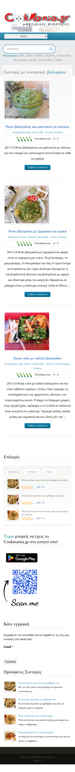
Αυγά (33, 60)
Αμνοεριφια (20, 60)
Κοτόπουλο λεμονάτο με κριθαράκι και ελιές (42, 495)
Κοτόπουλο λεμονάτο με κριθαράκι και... (38, 699)
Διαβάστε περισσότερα (37, 167)
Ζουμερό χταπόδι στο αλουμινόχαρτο (36, 732)
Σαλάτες (27, 364)
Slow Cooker (35, 55)
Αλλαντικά (63, 55)
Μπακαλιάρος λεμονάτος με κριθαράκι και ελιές (44, 480)
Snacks (50, 55)
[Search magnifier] (51, 49)
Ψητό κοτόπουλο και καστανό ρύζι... (36, 715)
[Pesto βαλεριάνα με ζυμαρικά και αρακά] (27, 204)
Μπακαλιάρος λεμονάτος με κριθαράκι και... (39, 683)
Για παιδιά (45, 60)
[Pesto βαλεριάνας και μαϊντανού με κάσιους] (27, 99)
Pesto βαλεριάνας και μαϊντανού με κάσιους (37, 127)
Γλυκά (58, 60)
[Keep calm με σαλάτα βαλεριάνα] (27, 331)
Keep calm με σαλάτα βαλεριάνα (37, 358)
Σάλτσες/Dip (37, 132)
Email (8, 646)
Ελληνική (58, 132)
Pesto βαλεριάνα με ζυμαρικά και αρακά (38, 231)
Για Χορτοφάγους (62, 364)
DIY (22, 55)
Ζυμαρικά (31, 237)
